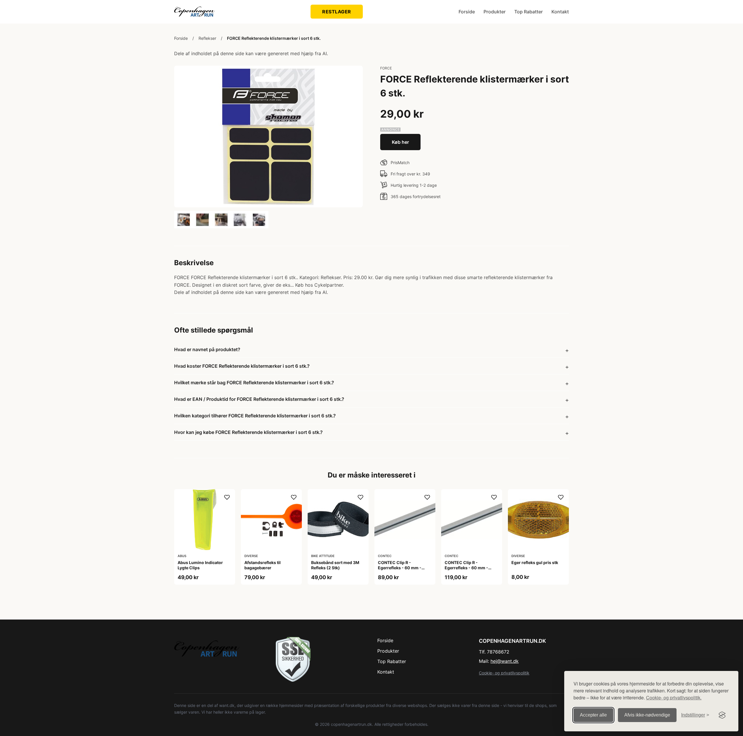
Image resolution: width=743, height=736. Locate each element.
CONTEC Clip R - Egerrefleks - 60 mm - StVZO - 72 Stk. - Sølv (466, 567)
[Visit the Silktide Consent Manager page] (722, 715)
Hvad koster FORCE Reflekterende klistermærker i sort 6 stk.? (242, 366)
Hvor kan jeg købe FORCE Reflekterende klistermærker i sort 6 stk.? (248, 432)
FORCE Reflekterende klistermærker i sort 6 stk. (274, 38)
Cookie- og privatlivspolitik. (673, 697)
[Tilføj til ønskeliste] (227, 497)
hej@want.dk (504, 661)
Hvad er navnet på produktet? (207, 349)
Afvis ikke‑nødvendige (647, 714)
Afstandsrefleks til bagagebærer (262, 565)
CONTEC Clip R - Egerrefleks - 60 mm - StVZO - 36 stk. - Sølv (399, 567)
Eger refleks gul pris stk (534, 562)
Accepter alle (593, 714)
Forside (467, 12)
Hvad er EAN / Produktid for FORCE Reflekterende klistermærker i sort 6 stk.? (259, 399)
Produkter (495, 12)
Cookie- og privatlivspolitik (504, 672)
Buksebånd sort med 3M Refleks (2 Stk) (335, 565)
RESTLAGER (336, 12)
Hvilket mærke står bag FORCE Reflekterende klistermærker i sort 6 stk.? (254, 382)
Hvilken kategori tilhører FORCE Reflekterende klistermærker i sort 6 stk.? (255, 416)
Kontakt (560, 12)
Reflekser (207, 38)
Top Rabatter (528, 12)
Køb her (400, 142)
